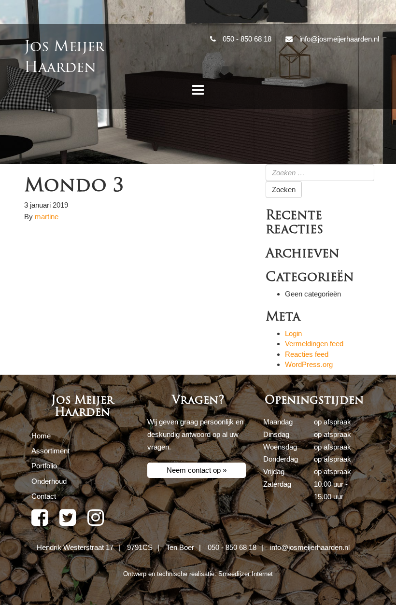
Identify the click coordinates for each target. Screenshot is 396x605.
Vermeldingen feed (314, 343)
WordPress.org (309, 364)
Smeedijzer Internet (245, 573)
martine (46, 216)
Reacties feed (306, 354)
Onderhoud (49, 481)
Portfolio (44, 466)
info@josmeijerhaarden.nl (310, 547)
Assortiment (50, 451)
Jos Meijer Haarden (64, 57)
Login (293, 333)
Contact (43, 496)
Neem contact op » (196, 470)
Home (41, 436)
